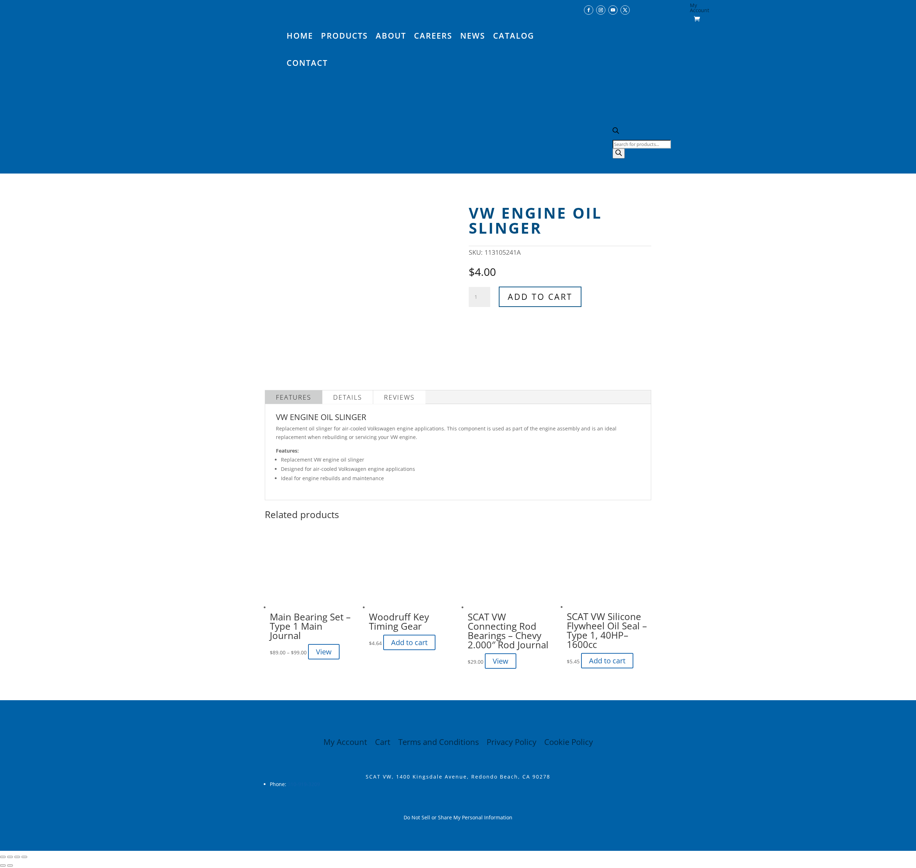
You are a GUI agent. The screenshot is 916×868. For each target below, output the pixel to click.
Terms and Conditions (438, 743)
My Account (699, 8)
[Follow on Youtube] (613, 10)
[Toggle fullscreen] (10, 857)
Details (347, 397)
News (472, 35)
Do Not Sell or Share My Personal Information (458, 817)
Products (344, 35)
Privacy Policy (511, 743)
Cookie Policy (568, 743)
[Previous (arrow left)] (3, 865)
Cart (382, 743)
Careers (433, 35)
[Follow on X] (625, 10)
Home (300, 35)
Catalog (513, 35)
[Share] (17, 857)
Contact (307, 62)
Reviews (399, 397)
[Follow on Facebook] (588, 10)
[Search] (619, 153)
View (324, 652)
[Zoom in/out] (3, 857)
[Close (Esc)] (24, 857)
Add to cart (540, 296)
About (391, 35)
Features (293, 397)
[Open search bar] (616, 131)
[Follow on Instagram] (600, 10)
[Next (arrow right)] (10, 865)
